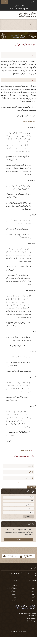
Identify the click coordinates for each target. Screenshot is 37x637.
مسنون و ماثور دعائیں (12, 591)
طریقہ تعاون (14, 600)
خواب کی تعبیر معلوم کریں (11, 588)
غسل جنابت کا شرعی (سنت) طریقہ (29, 121)
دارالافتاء (32, 591)
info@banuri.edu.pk (30, 621)
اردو (5, 2)
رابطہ (15, 597)
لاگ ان (32, 2)
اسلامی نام (32, 600)
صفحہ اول (32, 585)
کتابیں (33, 597)
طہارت (29, 466)
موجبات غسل (28, 478)
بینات (33, 594)
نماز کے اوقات (13, 594)
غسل (30, 472)
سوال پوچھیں (19, 539)
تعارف (33, 588)
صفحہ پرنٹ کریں (30, 487)
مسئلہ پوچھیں (14, 585)
